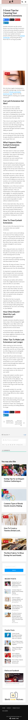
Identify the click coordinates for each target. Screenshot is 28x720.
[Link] (18, 445)
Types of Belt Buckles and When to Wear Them (17, 649)
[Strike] (9, 445)
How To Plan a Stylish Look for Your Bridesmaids (17, 661)
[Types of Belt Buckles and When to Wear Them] (8, 649)
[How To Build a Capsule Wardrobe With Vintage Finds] (8, 655)
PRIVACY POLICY (16, 708)
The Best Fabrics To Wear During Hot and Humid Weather (17, 607)
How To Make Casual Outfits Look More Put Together (17, 643)
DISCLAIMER (5, 710)
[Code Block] (16, 445)
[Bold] (3, 445)
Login (24, 434)
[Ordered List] (10, 445)
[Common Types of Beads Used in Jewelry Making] (8, 591)
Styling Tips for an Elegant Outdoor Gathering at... (14, 480)
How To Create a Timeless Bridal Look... (12, 529)
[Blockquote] (14, 445)
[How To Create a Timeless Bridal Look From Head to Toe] (8, 599)
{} (19, 444)
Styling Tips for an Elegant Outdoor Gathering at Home (17, 583)
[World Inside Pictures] (14, 696)
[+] (22, 444)
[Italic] (5, 445)
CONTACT (9, 708)
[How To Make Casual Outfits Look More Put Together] (8, 642)
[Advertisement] (14, 55)
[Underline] (7, 445)
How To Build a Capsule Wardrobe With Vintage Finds (17, 655)
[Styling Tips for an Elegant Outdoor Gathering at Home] (8, 583)
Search (14, 570)
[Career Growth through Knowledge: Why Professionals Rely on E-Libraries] (8, 635)
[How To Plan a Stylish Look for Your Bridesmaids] (8, 661)
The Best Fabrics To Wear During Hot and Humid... (14, 554)
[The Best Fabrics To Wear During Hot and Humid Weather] (8, 607)
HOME (3, 708)
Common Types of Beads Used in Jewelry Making (13, 504)
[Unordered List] (12, 445)
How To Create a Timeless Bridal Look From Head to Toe (17, 599)
